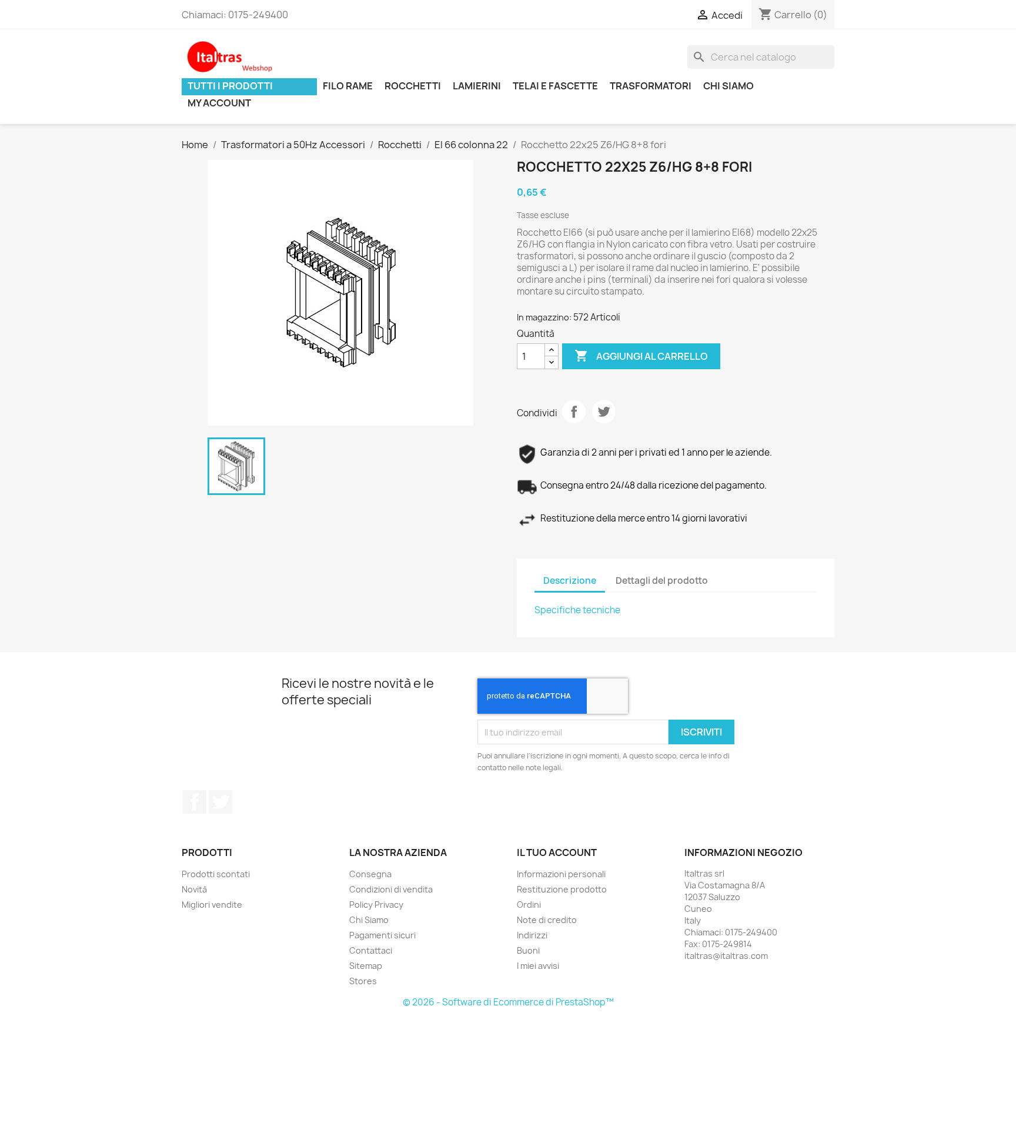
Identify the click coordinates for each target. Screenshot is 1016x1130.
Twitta (604, 411)
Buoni (528, 950)
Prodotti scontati (216, 874)
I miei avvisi (538, 965)
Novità (194, 889)
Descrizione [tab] (569, 580)
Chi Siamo (369, 919)
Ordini (529, 904)
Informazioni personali (561, 874)
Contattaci (370, 950)
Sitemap (365, 965)
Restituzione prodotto (562, 889)
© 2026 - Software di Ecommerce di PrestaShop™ (508, 1002)
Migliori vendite (212, 904)
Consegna (370, 874)
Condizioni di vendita (391, 889)
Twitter (220, 802)
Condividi (574, 411)
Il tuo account (557, 852)
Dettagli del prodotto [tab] (662, 580)
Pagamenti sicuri (382, 935)
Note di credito (547, 919)
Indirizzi (532, 935)
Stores (363, 981)
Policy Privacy (376, 904)
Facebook (194, 802)
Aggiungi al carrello (641, 356)
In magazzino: (544, 317)
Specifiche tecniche (577, 610)
